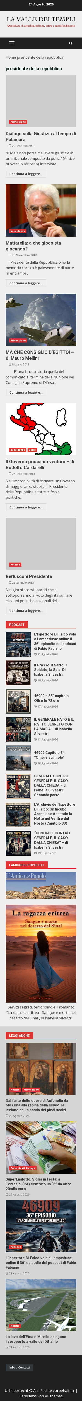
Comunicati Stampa (22, 1168)
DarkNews (28, 1395)
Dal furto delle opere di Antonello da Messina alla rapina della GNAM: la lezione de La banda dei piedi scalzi (41, 1069)
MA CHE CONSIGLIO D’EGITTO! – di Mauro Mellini (41, 320)
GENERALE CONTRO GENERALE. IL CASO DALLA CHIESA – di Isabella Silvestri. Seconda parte (18, 786)
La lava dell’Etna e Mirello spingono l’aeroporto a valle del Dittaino (41, 1305)
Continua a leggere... (26, 174)
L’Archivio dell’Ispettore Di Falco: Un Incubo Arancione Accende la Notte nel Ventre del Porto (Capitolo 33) (18, 814)
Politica (15, 564)
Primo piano (18, 121)
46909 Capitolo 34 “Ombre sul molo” (18, 758)
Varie (32, 449)
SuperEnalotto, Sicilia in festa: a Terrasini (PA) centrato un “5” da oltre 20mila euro (41, 1147)
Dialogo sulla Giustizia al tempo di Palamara (41, 101)
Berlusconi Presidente (41, 544)
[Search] (70, 43)
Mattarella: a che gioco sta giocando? (41, 210)
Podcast (15, 1246)
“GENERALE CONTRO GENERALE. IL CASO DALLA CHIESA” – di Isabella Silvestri (18, 843)
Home (11, 57)
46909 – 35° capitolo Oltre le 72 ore (18, 701)
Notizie (15, 1089)
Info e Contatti (19, 1367)
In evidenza (17, 231)
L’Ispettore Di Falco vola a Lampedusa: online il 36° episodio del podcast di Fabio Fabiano (18, 644)
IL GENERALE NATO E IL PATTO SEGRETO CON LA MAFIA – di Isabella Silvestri (18, 729)
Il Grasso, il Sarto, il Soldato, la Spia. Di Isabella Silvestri (18, 672)
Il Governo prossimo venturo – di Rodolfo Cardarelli (41, 429)
